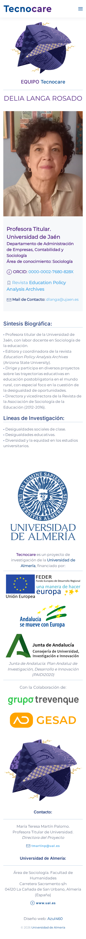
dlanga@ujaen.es (62, 299)
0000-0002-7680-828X (50, 271)
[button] (80, 9)
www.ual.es (46, 903)
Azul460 (55, 918)
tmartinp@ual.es (46, 846)
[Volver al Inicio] (27, 9)
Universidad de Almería (48, 927)
